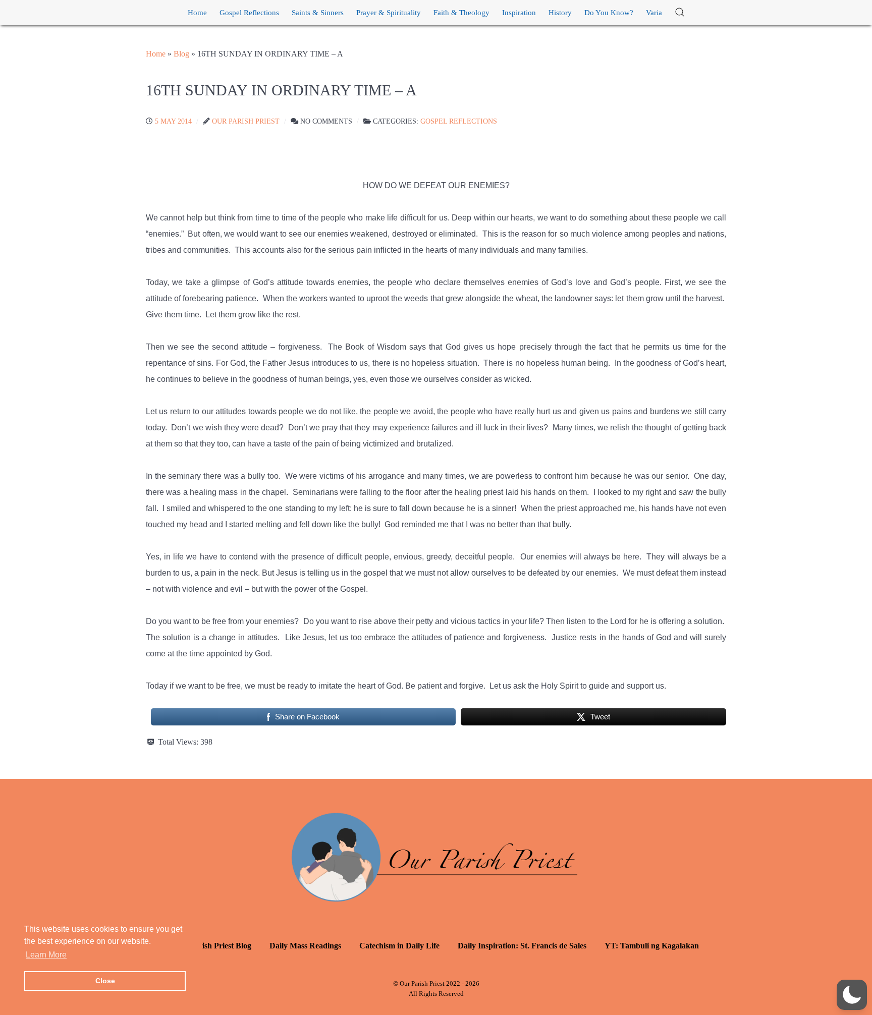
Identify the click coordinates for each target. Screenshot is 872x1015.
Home (197, 13)
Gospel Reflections (249, 13)
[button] (680, 12)
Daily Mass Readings (305, 945)
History (560, 13)
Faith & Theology (461, 13)
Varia (654, 13)
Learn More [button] (46, 954)
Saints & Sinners (318, 13)
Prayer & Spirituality (388, 13)
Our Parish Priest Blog (212, 945)
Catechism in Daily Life (399, 945)
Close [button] (105, 981)
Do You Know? (608, 13)
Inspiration (519, 13)
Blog (181, 53)
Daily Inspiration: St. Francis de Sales (522, 945)
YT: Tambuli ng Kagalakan (652, 945)
